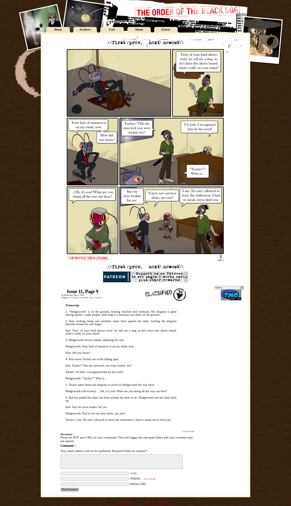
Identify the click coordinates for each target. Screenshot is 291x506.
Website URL (138, 484)
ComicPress (162, 502)
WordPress (150, 502)
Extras (165, 29)
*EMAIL (142, 478)
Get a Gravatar (149, 479)
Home (58, 29)
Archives (85, 29)
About (139, 29)
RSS (178, 502)
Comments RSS (188, 431)
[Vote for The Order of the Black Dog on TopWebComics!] (231, 299)
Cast (112, 29)
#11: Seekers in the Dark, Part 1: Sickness (85, 297)
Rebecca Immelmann (126, 502)
